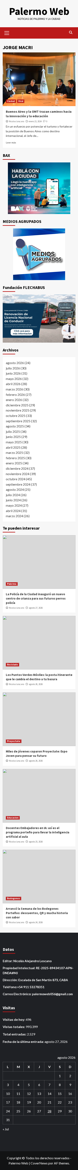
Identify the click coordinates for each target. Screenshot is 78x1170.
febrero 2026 (15, 394)
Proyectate (13, 741)
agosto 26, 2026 (36, 684)
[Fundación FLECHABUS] (39, 319)
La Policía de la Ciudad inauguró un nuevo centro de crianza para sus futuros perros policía (36, 598)
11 (18, 1093)
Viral (20, 101)
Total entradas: (15, 1034)
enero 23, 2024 (35, 121)
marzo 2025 (14, 452)
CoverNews (39, 1163)
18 (18, 1102)
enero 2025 (14, 463)
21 (49, 1102)
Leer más (11, 142)
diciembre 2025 (17, 405)
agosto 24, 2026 (36, 922)
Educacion (13, 817)
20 (39, 1102)
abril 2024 (13, 511)
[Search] (70, 32)
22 (60, 1102)
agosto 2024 (15, 489)
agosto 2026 (15, 363)
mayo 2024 (14, 505)
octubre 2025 (15, 416)
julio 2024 (13, 495)
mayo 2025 (14, 442)
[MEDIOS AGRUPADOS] (39, 254)
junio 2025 (13, 437)
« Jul (6, 1129)
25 (18, 1111)
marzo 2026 (14, 389)
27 (39, 1111)
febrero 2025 (15, 458)
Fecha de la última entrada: (24, 1041)
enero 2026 (14, 400)
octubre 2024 (15, 479)
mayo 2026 (14, 379)
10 (8, 1093)
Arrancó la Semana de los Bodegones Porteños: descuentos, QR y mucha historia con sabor (37, 913)
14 (49, 1093)
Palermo (11, 583)
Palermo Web (39, 11)
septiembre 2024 (18, 484)
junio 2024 (13, 500)
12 (29, 1093)
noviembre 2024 (17, 474)
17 (8, 1102)
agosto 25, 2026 (36, 841)
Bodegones (13, 898)
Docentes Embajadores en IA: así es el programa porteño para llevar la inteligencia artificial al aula (37, 832)
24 (8, 1111)
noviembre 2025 (17, 410)
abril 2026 (13, 384)
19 (29, 1102)
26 (29, 1111)
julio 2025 (13, 431)
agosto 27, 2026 (36, 607)
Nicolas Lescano (16, 121)
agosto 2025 (15, 426)
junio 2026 (13, 373)
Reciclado (12, 664)
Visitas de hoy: (14, 1019)
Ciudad (11, 101)
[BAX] (39, 188)
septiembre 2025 (18, 421)
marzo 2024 (14, 516)
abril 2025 (13, 447)
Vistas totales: (14, 1027)
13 (39, 1093)
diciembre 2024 (17, 468)
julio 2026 (13, 368)
